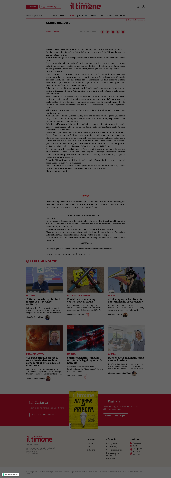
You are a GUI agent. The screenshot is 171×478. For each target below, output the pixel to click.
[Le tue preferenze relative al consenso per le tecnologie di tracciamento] (10, 474)
